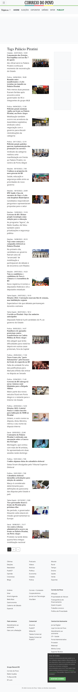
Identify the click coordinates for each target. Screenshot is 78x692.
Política (31, 571)
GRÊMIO (45, 10)
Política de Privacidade (59, 611)
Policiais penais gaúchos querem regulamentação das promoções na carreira (18, 146)
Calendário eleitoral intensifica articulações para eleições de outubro (18, 477)
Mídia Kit (32, 631)
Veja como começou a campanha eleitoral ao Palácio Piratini (16, 243)
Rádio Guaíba (12, 674)
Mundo (53, 561)
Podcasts (32, 561)
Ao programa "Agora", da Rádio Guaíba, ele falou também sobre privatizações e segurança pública (18, 228)
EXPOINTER (35, 10)
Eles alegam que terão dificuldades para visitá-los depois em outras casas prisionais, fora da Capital (18, 345)
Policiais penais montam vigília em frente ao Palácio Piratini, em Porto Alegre (18, 111)
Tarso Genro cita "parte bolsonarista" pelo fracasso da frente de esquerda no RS (18, 359)
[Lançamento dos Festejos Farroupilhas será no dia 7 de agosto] (40, 63)
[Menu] (3, 3)
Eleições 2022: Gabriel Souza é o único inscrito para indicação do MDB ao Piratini (18, 411)
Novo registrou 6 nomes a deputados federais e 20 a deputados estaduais (18, 287)
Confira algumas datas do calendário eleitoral (25, 461)
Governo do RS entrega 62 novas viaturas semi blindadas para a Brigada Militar (17, 385)
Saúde (53, 574)
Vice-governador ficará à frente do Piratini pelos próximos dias (17, 504)
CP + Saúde (55, 636)
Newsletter (11, 568)
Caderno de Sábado (14, 605)
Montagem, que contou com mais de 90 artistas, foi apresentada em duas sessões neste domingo (18, 449)
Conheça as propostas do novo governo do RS (17, 172)
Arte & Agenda (12, 596)
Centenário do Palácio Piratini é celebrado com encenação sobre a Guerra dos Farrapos (17, 438)
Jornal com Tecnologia (37, 596)
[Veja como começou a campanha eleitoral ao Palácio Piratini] (40, 253)
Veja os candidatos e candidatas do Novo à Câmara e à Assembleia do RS (18, 277)
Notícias (32, 568)
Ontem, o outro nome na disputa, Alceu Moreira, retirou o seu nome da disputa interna (18, 422)
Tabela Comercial (35, 634)
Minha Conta (55, 649)
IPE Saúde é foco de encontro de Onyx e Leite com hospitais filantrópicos (18, 195)
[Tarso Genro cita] (40, 365)
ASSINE (16, 10)
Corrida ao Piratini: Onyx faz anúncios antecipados (23, 315)
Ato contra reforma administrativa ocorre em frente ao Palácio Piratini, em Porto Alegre (17, 530)
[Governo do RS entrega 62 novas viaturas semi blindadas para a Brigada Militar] (40, 390)
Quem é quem (56, 605)
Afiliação (54, 594)
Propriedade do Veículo (59, 597)
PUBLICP (60, 10)
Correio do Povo (13, 671)
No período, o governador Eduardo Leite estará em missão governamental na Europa (18, 514)
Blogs (9, 580)
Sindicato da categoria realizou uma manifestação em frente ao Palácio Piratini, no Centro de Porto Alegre (17, 157)
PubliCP (10, 571)
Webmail (54, 646)
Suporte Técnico (57, 652)
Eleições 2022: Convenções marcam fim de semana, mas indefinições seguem (28, 298)
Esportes (54, 580)
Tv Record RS (11, 677)
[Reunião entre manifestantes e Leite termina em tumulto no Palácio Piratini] (40, 90)
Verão (53, 577)
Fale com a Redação (14, 630)
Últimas (10, 561)
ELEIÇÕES (25, 10)
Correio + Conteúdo (36, 590)
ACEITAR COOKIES (57, 679)
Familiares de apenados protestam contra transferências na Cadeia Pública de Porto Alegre (17, 334)
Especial (10, 608)
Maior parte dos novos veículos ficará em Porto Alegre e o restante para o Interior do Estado (18, 395)
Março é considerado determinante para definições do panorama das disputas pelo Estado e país (18, 489)
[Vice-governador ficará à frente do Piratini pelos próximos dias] (40, 510)
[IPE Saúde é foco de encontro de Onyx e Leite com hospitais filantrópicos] (40, 199)
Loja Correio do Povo (58, 628)
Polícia (31, 580)
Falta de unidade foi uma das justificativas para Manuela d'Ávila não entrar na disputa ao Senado (18, 369)
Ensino (53, 571)
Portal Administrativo (58, 639)
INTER (52, 10)
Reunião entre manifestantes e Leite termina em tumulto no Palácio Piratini (16, 83)
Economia (32, 574)
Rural (53, 565)
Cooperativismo (35, 593)
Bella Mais (10, 599)
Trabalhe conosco (57, 608)
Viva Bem (32, 599)
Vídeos (31, 565)
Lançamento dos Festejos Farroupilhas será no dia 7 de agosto (18, 57)
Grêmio (9, 590)
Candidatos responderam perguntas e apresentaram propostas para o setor (18, 204)
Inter (9, 593)
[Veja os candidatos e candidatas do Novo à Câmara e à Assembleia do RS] (40, 281)
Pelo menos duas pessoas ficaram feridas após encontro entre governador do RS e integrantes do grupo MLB (18, 95)
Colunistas (11, 577)
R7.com (9, 680)
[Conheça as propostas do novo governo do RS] (40, 177)
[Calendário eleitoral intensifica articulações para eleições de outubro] (40, 485)
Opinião (10, 574)
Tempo (53, 568)
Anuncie (32, 625)
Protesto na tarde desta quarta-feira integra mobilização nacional (17, 540)
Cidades (32, 577)
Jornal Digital (55, 625)
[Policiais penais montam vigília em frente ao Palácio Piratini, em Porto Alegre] (40, 122)
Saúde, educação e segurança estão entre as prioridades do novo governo (18, 180)
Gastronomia (12, 602)
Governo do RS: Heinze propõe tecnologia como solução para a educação (17, 216)
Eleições (10, 565)
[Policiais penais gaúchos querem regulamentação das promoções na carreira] (40, 153)
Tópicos (5, 10)
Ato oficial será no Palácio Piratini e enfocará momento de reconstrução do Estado (18, 67)
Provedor (54, 643)
